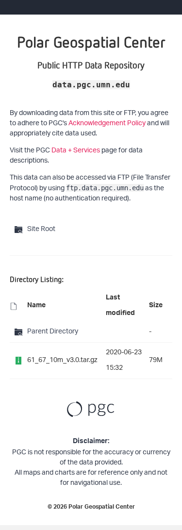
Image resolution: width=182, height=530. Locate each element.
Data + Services (75, 150)
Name (36, 306)
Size (156, 306)
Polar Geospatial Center (101, 507)
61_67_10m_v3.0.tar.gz (62, 360)
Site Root (41, 229)
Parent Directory (52, 331)
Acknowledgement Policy (107, 123)
